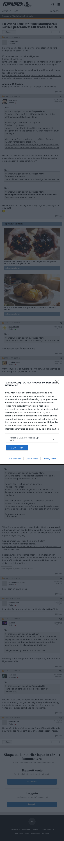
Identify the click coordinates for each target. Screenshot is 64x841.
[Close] (58, 383)
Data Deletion (14, 458)
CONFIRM (17, 447)
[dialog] (32, 420)
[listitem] (32, 439)
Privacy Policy (49, 458)
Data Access (32, 458)
